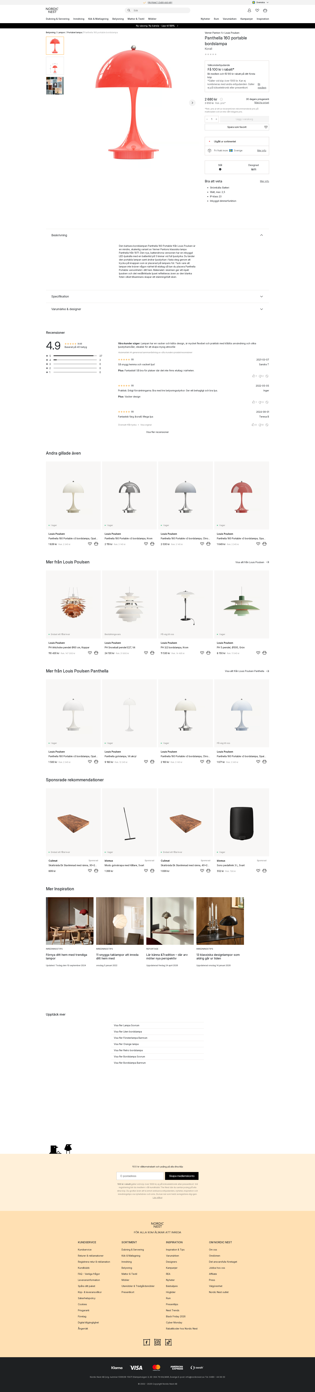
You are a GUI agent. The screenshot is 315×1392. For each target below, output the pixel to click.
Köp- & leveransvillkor (90, 1292)
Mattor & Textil (136, 18)
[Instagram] (157, 1342)
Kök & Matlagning (98, 18)
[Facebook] (146, 1342)
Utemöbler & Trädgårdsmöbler (138, 1286)
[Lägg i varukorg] (96, 544)
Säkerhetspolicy (86, 1298)
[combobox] (260, 2)
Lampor (61, 32)
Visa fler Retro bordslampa (128, 1050)
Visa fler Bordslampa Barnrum (130, 1062)
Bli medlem (262, 86)
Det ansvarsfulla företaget (223, 1261)
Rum (216, 18)
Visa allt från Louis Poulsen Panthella (244, 671)
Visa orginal (146, 425)
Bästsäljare (172, 1286)
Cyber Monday (174, 1322)
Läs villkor (157, 1197)
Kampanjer (247, 18)
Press (212, 1280)
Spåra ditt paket (86, 1286)
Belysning (118, 18)
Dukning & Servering (57, 18)
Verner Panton (212, 32)
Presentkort (128, 1292)
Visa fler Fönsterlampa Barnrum (130, 1037)
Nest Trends (172, 1310)
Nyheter (205, 18)
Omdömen (214, 1255)
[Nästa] (192, 102)
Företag (82, 1316)
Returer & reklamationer (91, 1255)
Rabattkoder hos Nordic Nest (182, 1328)
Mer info (261, 150)
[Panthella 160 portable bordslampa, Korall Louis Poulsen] (134, 102)
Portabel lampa (74, 32)
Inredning (78, 18)
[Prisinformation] (221, 99)
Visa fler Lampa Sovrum (126, 1025)
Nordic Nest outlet (219, 1292)
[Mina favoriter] (257, 10)
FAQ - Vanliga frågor (89, 1273)
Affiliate (213, 1273)
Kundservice (85, 1249)
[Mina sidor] (249, 10)
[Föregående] (75, 102)
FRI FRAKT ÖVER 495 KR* (160, 2)
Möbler (152, 18)
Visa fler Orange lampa (126, 1044)
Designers (171, 1261)
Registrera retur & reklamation (94, 1261)
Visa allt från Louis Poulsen (249, 562)
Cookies (82, 1304)
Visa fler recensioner (157, 432)
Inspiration (263, 18)
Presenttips (172, 1304)
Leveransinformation (89, 1280)
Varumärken (230, 18)
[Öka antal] (216, 119)
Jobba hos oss (217, 1267)
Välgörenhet (215, 1286)
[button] (211, 54)
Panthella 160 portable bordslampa (101, 32)
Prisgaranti (83, 1310)
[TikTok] (168, 1342)
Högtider (171, 1292)
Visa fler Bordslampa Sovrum (129, 1056)
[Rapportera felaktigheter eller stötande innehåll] (267, 376)
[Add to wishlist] (90, 544)
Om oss (213, 1249)
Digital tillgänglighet (88, 1322)
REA (168, 1273)
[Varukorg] (265, 10)
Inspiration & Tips (175, 1249)
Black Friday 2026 (176, 1316)
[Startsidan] (52, 10)
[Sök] (129, 10)
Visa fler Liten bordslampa (128, 1031)
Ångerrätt (83, 1328)
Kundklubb (84, 1267)
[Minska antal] (207, 119)
